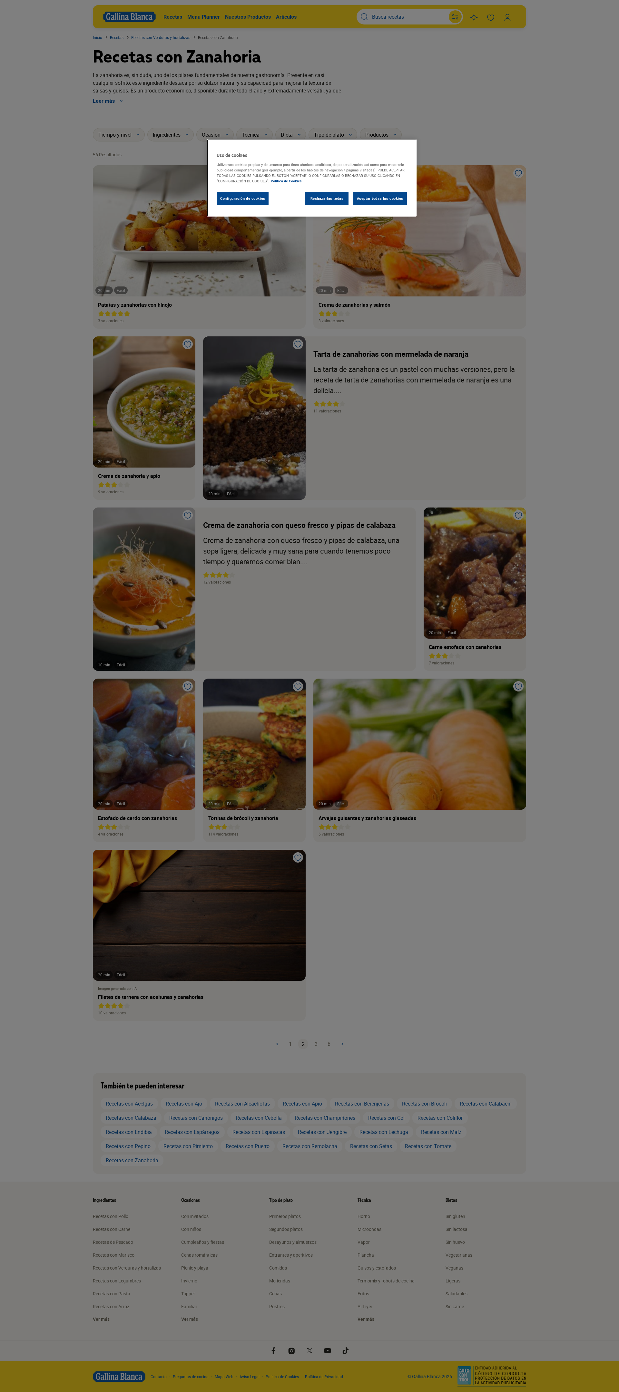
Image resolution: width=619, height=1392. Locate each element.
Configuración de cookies (242, 198)
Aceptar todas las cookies (380, 198)
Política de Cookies (286, 181)
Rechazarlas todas (327, 198)
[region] (312, 178)
